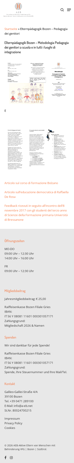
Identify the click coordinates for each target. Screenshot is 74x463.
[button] (69, 10)
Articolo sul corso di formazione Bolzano (31, 183)
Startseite (10, 29)
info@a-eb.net (23, 406)
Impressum (12, 418)
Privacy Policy (13, 423)
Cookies (9, 428)
